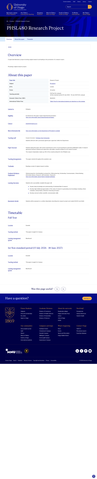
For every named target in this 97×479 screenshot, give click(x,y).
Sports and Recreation (63, 333)
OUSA (59, 320)
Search (14, 360)
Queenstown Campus (44, 340)
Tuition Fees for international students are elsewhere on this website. (67, 101)
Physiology (53, 83)
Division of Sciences (44, 318)
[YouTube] (90, 351)
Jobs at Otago (61, 318)
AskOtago (86, 298)
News (59, 328)
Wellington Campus (44, 335)
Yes (57, 289)
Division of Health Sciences (46, 313)
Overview (9, 39)
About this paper (19, 39)
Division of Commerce (45, 311)
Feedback (20, 360)
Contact (90, 1)
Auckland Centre (43, 328)
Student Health (80, 315)
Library (84, 1)
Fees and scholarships (26, 313)
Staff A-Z (79, 328)
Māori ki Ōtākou (25, 335)
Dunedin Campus (43, 333)
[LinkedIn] (77, 351)
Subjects (23, 311)
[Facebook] (81, 351)
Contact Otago (81, 326)
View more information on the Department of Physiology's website (43, 130)
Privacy (47, 360)
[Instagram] (86, 351)
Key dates (23, 315)
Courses (12, 21)
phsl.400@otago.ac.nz (31, 123)
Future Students (26, 308)
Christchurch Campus (45, 331)
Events (59, 331)
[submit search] (90, 7)
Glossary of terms (28, 360)
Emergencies (80, 311)
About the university (65, 308)
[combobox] (77, 7)
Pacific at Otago (25, 337)
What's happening (64, 326)
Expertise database (81, 333)
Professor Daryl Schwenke (42, 138)
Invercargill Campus (44, 337)
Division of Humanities (45, 315)
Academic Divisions (45, 308)
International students (26, 340)
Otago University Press (64, 313)
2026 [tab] (9, 47)
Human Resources (81, 313)
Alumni (78, 1)
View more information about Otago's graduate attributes (40, 176)
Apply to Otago (24, 318)
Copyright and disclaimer (38, 360)
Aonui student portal (26, 328)
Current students (67, 1)
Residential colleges (63, 311)
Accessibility (53, 360)
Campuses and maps (46, 326)
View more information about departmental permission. (40, 117)
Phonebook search (81, 331)
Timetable (30, 39)
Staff (74, 1)
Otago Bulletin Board (63, 335)
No (63, 289)
